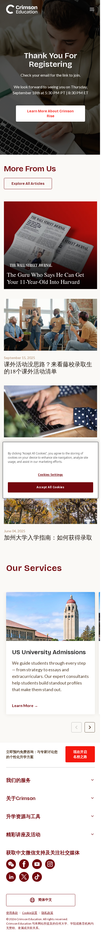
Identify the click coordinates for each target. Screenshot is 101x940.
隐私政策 (47, 913)
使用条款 (12, 913)
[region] (50, 470)
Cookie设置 (29, 913)
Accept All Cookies (50, 487)
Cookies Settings (50, 474)
